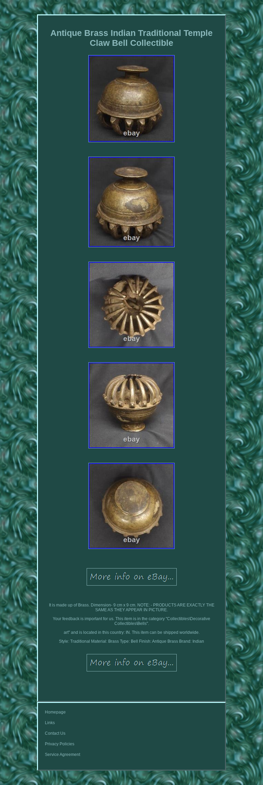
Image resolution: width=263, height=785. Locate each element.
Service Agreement (62, 754)
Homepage (55, 712)
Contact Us (55, 733)
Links (50, 722)
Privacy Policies (59, 744)
